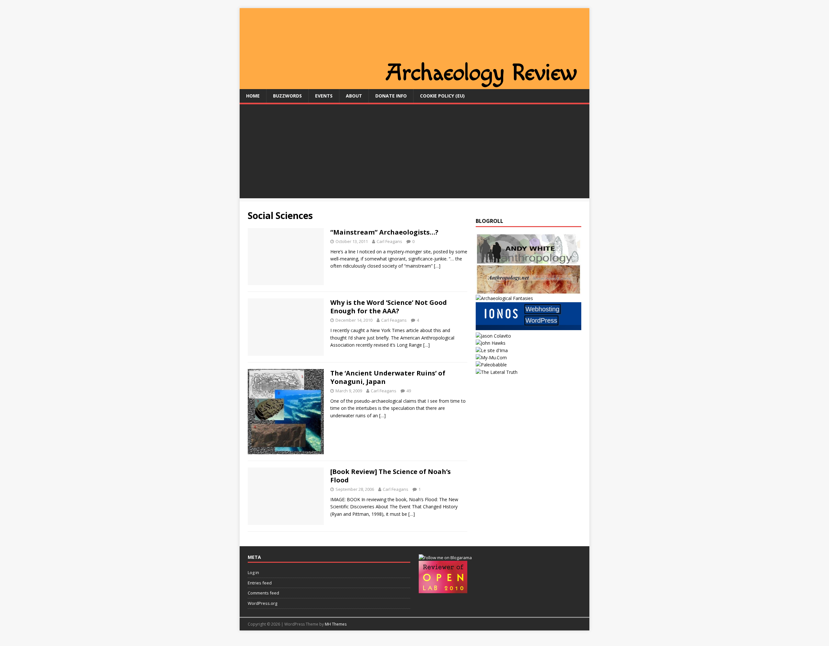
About (354, 96)
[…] (437, 266)
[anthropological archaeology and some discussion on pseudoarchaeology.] (528, 260)
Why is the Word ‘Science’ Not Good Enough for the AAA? (388, 306)
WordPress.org (262, 603)
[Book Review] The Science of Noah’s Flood (390, 475)
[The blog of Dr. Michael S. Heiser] (491, 365)
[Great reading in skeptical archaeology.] (496, 372)
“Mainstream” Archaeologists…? (384, 232)
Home (253, 96)
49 (408, 391)
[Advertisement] (414, 153)
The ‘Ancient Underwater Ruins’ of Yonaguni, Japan (387, 377)
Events (324, 96)
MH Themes (335, 624)
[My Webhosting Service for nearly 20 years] (528, 328)
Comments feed (263, 593)
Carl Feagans (389, 241)
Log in (253, 572)
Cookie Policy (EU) (442, 96)
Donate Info (391, 96)
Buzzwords (287, 96)
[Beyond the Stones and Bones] (528, 291)
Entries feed (260, 583)
